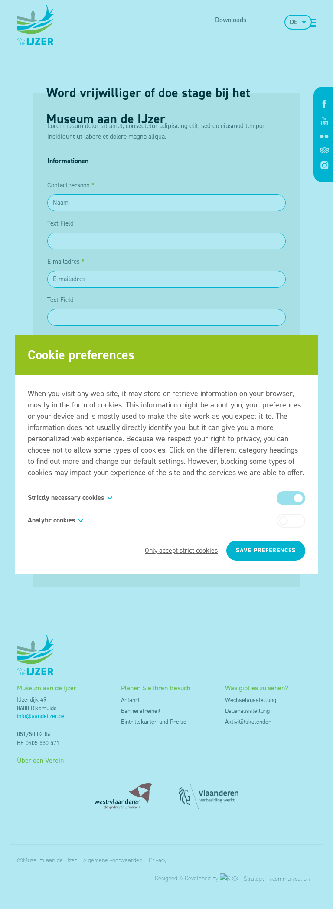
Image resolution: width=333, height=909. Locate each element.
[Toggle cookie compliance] (291, 521)
